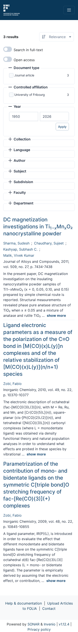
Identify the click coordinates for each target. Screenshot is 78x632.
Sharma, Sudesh (16, 243)
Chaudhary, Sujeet (49, 243)
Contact (48, 608)
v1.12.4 (64, 624)
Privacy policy (39, 629)
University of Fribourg (29, 94)
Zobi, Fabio (12, 383)
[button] (24, 68)
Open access (24, 60)
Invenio (49, 624)
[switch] (7, 49)
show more (56, 315)
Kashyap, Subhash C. (20, 249)
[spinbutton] (23, 116)
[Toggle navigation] (69, 10)
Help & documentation (23, 603)
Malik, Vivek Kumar (18, 255)
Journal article (24, 75)
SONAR (33, 624)
